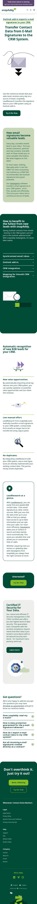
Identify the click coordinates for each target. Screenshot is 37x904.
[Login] (31, 10)
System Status (7, 842)
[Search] (27, 10)
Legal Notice (7, 813)
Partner (5, 862)
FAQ (4, 836)
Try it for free (11, 113)
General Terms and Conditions (12, 819)
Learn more (15, 650)
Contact (5, 852)
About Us (6, 855)
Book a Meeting (18, 782)
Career (5, 858)
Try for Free (18, 583)
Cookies (24, 885)
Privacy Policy (7, 816)
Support (5, 833)
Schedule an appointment (13, 706)
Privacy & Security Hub (10, 822)
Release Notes (7, 839)
